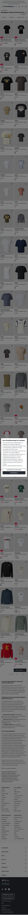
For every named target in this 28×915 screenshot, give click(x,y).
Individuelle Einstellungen (14, 469)
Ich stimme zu (14, 472)
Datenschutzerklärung (12, 465)
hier (13, 462)
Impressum (20, 465)
